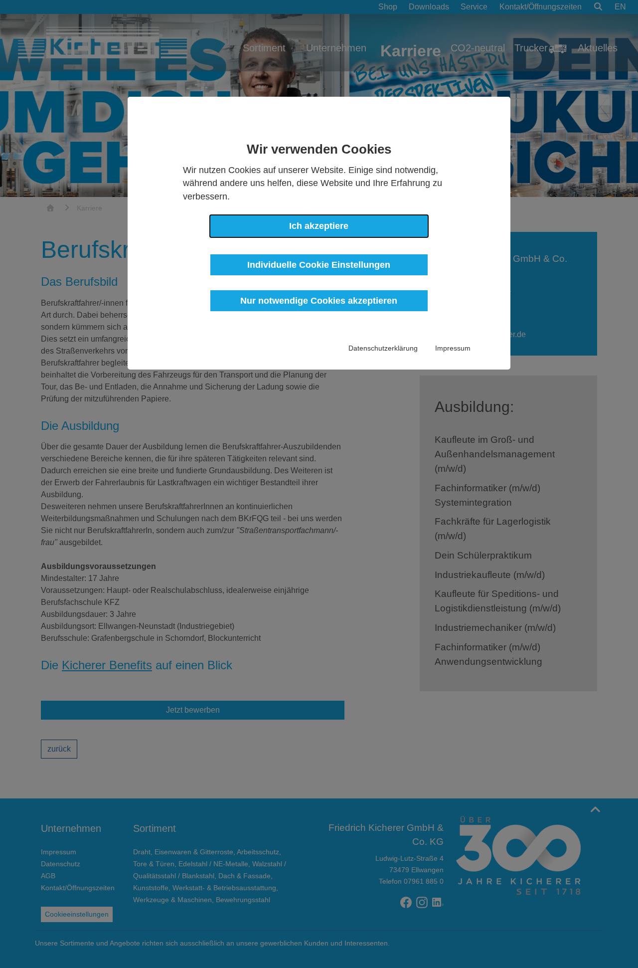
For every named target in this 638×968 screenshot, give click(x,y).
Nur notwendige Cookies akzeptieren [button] (318, 301)
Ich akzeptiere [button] (318, 226)
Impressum (453, 348)
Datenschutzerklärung (383, 348)
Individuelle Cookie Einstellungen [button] (318, 265)
